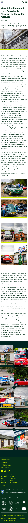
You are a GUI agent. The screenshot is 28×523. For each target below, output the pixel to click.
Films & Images (13, 482)
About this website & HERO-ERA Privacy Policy (10, 520)
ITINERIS (12, 476)
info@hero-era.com (5, 467)
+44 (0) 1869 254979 (6, 465)
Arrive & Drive (13, 478)
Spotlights (3, 482)
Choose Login (4, 475)
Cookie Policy (24, 520)
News (11, 480)
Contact (3, 480)
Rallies (11, 475)
